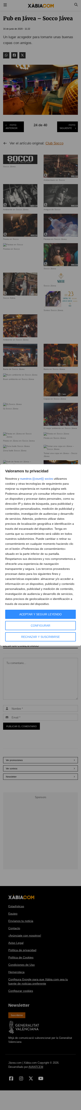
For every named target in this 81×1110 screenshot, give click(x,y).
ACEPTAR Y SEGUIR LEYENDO (40, 614)
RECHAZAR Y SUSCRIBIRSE (40, 636)
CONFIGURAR (40, 625)
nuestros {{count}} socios (36, 478)
